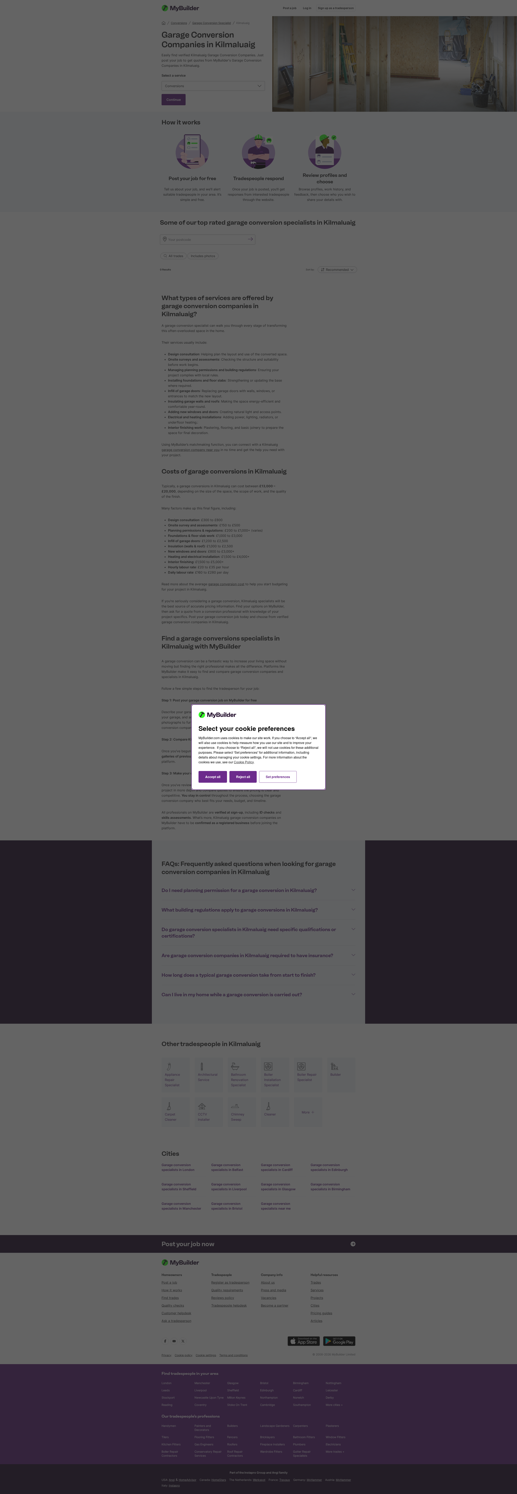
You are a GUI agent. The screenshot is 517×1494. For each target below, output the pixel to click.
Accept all (212, 776)
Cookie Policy (244, 762)
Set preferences (278, 776)
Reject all (243, 776)
